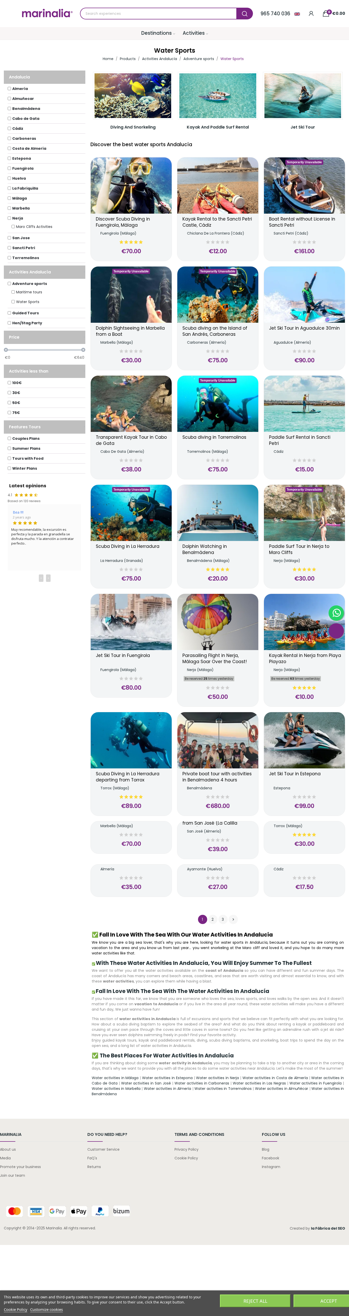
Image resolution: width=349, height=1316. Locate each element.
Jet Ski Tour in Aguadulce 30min (304, 328)
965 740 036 (275, 13)
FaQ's (92, 1158)
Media (5, 1158)
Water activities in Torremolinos (223, 1088)
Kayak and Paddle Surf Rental (218, 127)
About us (8, 1149)
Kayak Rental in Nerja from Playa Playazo (305, 659)
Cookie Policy (186, 1158)
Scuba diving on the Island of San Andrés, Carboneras (214, 331)
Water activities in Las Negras (259, 1083)
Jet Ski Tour (302, 127)
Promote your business (20, 1166)
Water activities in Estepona (167, 1077)
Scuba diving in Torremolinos (214, 437)
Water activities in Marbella (116, 1088)
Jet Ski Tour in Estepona (295, 774)
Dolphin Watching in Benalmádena (204, 550)
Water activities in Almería (167, 1088)
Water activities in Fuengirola (315, 1083)
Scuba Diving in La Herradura (127, 546)
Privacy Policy (187, 1149)
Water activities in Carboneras (202, 1083)
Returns (94, 1166)
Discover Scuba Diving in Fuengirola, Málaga (123, 222)
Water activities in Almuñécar (281, 1088)
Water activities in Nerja (217, 1077)
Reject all (255, 1301)
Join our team (12, 1175)
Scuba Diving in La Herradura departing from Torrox (127, 777)
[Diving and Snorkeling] (133, 96)
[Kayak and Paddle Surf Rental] (218, 96)
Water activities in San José (146, 1083)
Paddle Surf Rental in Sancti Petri (299, 440)
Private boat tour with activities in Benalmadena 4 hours (217, 777)
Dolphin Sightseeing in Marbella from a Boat (130, 331)
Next (233, 919)
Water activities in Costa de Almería (275, 1077)
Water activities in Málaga (115, 1077)
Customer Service (103, 1149)
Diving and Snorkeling (133, 127)
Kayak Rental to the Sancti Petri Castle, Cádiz (217, 222)
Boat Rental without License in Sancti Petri (302, 222)
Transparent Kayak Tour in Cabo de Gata (131, 440)
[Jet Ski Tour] (303, 96)
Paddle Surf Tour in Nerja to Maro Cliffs (299, 550)
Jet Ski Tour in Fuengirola (123, 656)
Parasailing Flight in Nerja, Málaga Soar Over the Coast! (214, 659)
